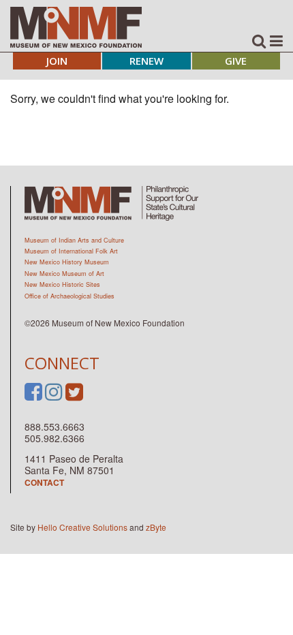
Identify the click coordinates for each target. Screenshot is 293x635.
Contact (44, 482)
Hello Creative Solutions (82, 527)
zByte (156, 527)
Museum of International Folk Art (71, 251)
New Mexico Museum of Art (64, 273)
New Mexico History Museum (67, 262)
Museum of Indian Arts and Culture (74, 240)
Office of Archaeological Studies (69, 296)
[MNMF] (76, 26)
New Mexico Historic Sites (62, 284)
